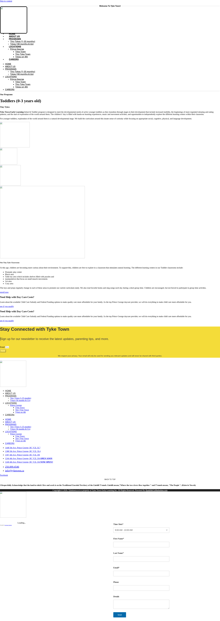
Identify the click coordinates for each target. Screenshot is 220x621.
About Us (10, 66)
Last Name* (118, 553)
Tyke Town (20, 51)
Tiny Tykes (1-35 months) (22, 41)
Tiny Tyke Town (22, 54)
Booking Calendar (8, 525)
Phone (116, 582)
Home (8, 64)
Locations (15, 46)
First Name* (118, 539)
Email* (116, 568)
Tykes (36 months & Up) (22, 74)
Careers (14, 59)
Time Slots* (118, 524)
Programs (15, 39)
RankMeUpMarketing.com (156, 490)
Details (116, 596)
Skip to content (6, 1)
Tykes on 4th (21, 87)
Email (2, 347)
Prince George (17, 49)
